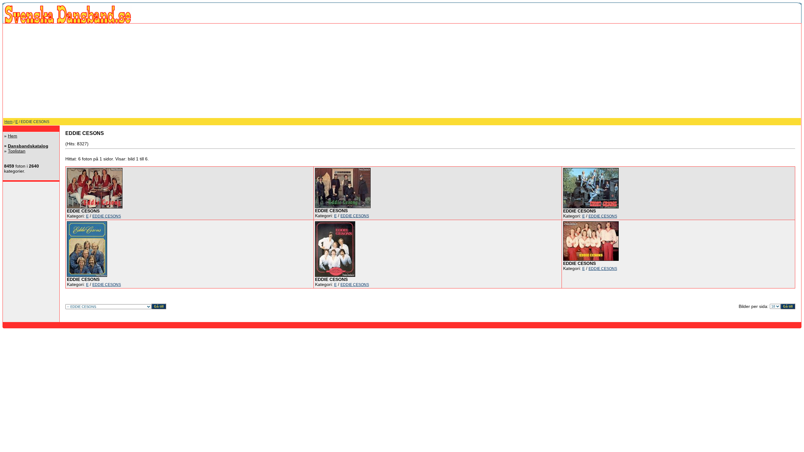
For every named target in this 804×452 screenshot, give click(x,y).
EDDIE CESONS (106, 216)
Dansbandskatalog (28, 145)
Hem (8, 122)
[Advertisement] (402, 71)
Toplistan (16, 150)
